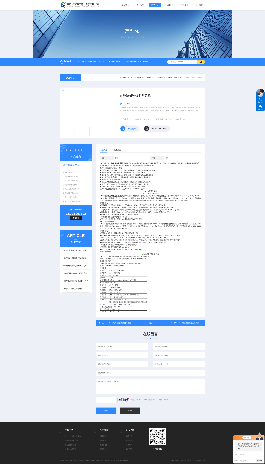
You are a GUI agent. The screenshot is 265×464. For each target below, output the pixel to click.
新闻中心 (169, 5)
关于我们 (140, 5)
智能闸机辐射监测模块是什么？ (75, 281)
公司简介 (103, 436)
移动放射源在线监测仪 (70, 197)
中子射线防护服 (114, 61)
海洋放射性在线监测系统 (71, 201)
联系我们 (199, 5)
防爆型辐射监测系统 (70, 185)
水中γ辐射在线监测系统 (71, 189)
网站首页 (125, 5)
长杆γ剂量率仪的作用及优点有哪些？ (76, 273)
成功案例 (129, 445)
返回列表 (152, 323)
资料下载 (129, 449)
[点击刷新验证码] (123, 400)
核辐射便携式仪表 (71, 440)
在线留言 (117, 150)
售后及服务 (104, 445)
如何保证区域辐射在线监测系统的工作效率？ (76, 258)
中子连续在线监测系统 (70, 180)
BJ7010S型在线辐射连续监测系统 (186, 323)
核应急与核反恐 (70, 449)
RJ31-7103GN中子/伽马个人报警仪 (136, 61)
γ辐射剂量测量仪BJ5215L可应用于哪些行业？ (76, 266)
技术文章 (184, 5)
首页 (132, 78)
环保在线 (183, 460)
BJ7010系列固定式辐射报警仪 (120, 323)
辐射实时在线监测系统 (155, 78)
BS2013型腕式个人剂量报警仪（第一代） (90, 61)
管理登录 (191, 460)
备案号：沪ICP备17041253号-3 (116, 460)
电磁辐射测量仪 (70, 445)
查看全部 (76, 218)
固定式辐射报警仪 (69, 172)
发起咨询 (259, 461)
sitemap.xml (200, 460)
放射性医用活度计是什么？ (74, 289)
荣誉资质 (103, 440)
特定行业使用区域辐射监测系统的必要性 (76, 250)
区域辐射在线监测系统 (174, 78)
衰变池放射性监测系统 (70, 193)
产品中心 (155, 5)
